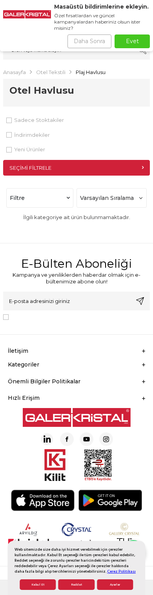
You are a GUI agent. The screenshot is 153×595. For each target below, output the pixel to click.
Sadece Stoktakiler (39, 120)
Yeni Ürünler (29, 149)
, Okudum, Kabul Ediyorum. (76, 317)
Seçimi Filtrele (30, 168)
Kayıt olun (140, 301)
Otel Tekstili (51, 72)
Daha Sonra (89, 41)
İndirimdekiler (32, 135)
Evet (132, 41)
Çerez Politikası (121, 571)
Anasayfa (14, 72)
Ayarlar (115, 584)
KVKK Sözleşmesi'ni (39, 317)
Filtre (17, 197)
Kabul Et (37, 584)
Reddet (76, 584)
